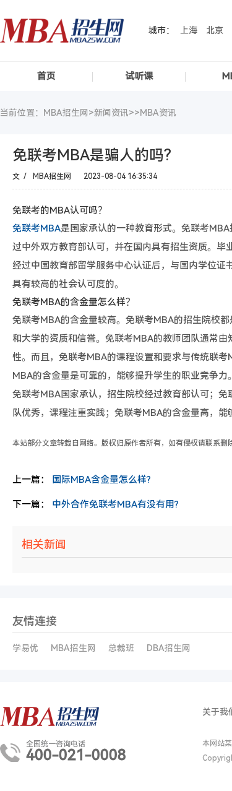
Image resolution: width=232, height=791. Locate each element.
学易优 (25, 648)
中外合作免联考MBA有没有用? (115, 504)
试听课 (139, 76)
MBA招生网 (73, 648)
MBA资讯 (158, 113)
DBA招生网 (169, 648)
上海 (188, 30)
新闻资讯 (111, 113)
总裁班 (121, 648)
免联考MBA (36, 228)
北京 (214, 30)
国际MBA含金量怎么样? (101, 479)
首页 (46, 76)
